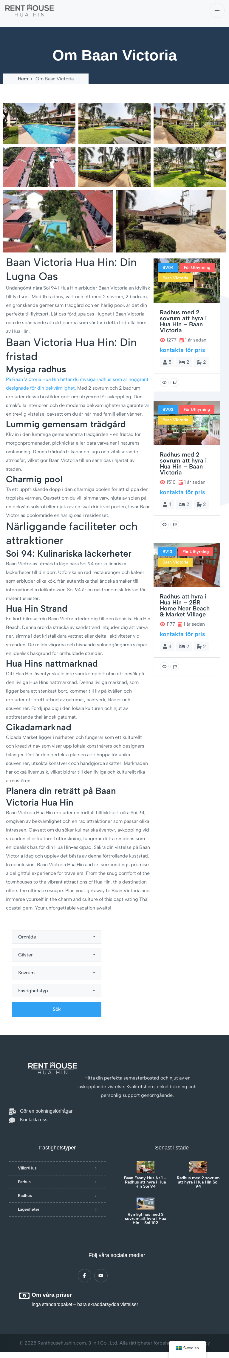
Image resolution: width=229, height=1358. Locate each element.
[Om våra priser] (24, 1296)
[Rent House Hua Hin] (29, 10)
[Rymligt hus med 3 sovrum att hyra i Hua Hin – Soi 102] (145, 1204)
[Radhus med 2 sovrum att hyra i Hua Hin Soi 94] (198, 1167)
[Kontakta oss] (12, 1120)
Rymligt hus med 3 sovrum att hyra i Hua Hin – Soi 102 (145, 1218)
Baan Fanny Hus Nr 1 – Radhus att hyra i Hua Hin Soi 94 (145, 1182)
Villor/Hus (27, 1168)
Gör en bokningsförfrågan (47, 1111)
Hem (23, 78)
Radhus (25, 1195)
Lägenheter (28, 1209)
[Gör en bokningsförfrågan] (12, 1112)
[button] (114, 95)
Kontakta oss (33, 1119)
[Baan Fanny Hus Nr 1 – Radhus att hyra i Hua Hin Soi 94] (145, 1167)
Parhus (24, 1181)
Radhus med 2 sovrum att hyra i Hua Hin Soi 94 (198, 1182)
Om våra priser (52, 1295)
